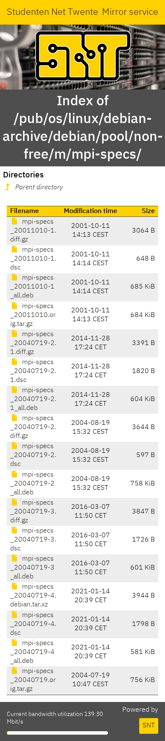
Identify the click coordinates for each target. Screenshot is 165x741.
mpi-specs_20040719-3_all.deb (32, 568)
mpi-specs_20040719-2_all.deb (32, 484)
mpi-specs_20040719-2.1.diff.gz (33, 343)
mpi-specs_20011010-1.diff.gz (33, 231)
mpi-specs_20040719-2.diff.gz (33, 427)
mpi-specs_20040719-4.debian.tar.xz (33, 596)
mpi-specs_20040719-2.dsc (33, 455)
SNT (149, 725)
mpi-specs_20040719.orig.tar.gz (33, 680)
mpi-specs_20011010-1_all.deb (32, 287)
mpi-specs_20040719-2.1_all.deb (33, 399)
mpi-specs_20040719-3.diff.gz (33, 512)
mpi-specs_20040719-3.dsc (33, 540)
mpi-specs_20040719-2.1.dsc (33, 371)
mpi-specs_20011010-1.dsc (33, 259)
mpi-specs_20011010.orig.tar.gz (33, 315)
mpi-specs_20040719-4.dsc (33, 624)
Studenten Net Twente (52, 12)
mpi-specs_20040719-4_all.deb (32, 652)
